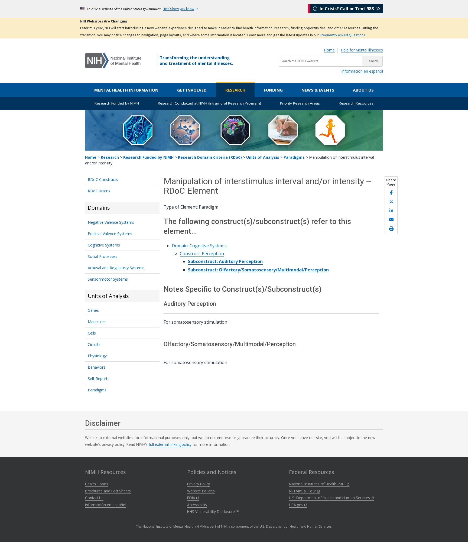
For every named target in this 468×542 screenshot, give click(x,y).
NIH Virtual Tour (303, 491)
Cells (92, 333)
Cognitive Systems (104, 245)
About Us (363, 90)
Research (235, 90)
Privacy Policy (198, 483)
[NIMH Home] (113, 60)
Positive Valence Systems (110, 233)
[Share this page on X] (391, 201)
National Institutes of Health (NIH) (318, 483)
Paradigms (294, 157)
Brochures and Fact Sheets (108, 491)
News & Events (317, 90)
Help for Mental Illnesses (362, 50)
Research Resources (356, 103)
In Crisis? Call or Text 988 (346, 9)
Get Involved (192, 90)
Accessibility (197, 504)
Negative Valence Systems (111, 222)
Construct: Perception (202, 254)
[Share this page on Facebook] (391, 192)
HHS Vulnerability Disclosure (211, 511)
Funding (273, 90)
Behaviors (96, 367)
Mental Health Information (126, 90)
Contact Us (94, 497)
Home (329, 50)
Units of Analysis (262, 157)
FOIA (191, 497)
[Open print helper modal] (391, 229)
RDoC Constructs (103, 179)
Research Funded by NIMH (117, 103)
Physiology (97, 355)
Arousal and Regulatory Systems (116, 267)
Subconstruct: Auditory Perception (225, 261)
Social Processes (102, 256)
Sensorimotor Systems (108, 279)
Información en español (362, 71)
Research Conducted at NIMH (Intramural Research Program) (209, 103)
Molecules (97, 321)
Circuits (94, 344)
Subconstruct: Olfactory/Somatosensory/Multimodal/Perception (258, 270)
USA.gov (296, 504)
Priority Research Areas (300, 103)
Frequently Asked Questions (342, 35)
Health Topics (96, 483)
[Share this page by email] (391, 219)
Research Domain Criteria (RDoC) (210, 157)
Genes (93, 310)
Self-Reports (98, 378)
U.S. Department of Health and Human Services (330, 497)
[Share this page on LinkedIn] (391, 210)
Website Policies (201, 491)
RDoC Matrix (99, 190)
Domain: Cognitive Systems (199, 246)
